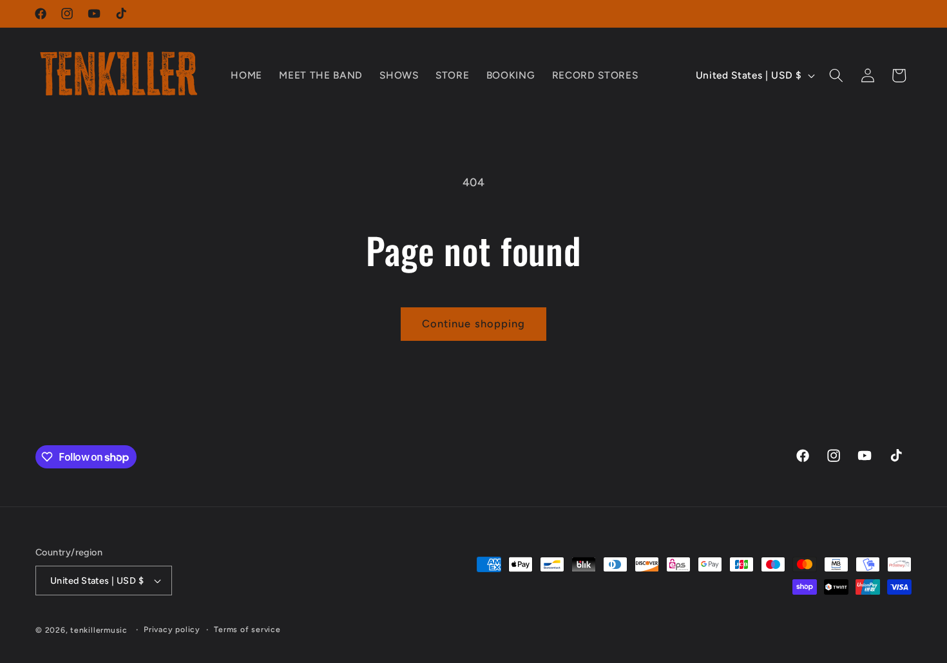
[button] (836, 75)
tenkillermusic (99, 630)
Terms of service (247, 629)
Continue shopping (474, 323)
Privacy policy (172, 629)
